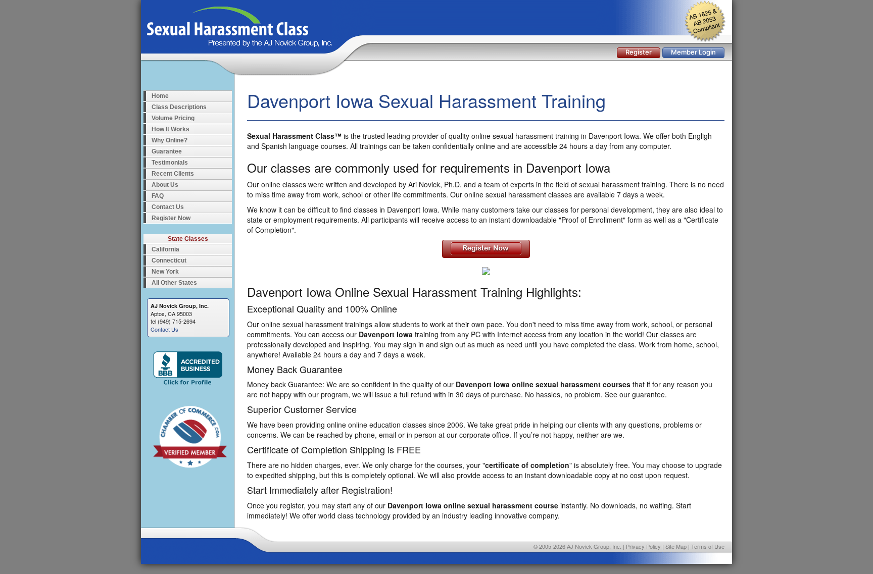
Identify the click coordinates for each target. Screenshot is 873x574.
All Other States (174, 282)
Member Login (693, 52)
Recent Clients (173, 173)
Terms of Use (707, 546)
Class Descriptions (179, 107)
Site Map (676, 546)
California (165, 249)
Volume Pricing (173, 118)
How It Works (170, 129)
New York (165, 271)
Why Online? (169, 140)
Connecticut (169, 260)
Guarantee (167, 151)
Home (160, 95)
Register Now (171, 218)
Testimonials (170, 162)
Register (638, 52)
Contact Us (168, 207)
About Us (165, 184)
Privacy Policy (643, 546)
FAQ (158, 195)
